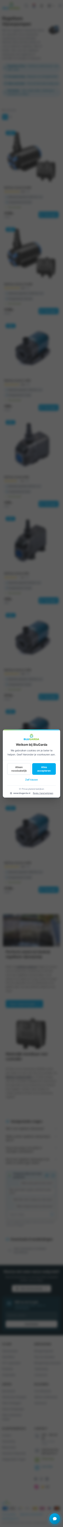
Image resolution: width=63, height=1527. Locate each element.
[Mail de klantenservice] (54, 1518)
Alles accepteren (44, 769)
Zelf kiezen (31, 779)
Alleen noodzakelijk (19, 769)
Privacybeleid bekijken (33, 789)
